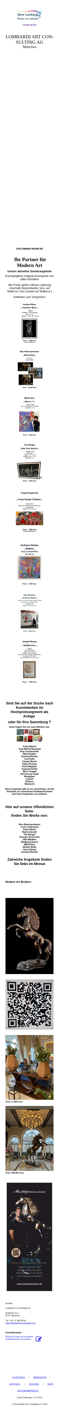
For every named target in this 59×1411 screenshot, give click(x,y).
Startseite (29, 25)
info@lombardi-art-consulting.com (20, 1323)
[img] (29, 14)
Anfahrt (34, 1384)
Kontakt (15, 1384)
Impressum (40, 1377)
